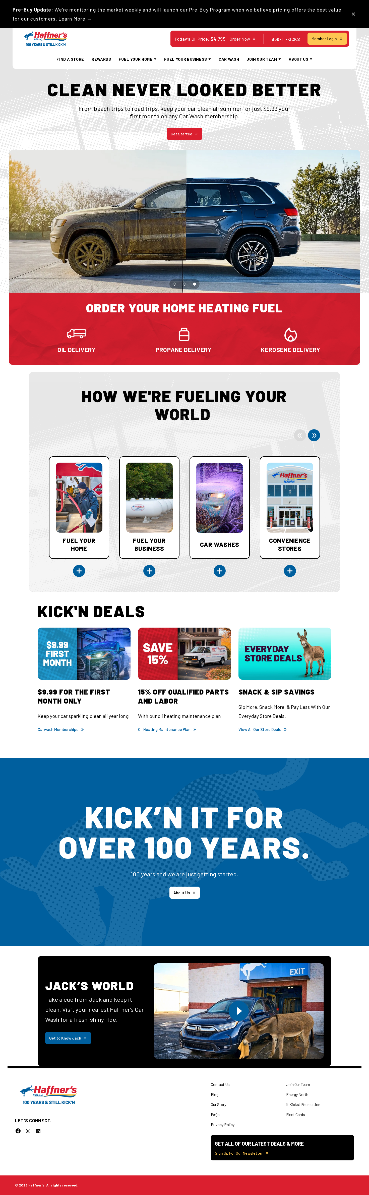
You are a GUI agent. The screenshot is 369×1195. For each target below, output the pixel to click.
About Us (181, 892)
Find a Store (70, 59)
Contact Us (220, 1084)
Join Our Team (298, 1084)
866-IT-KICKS (286, 39)
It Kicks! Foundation (303, 1104)
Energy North (297, 1094)
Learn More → (75, 19)
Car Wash (229, 59)
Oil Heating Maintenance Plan (164, 729)
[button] (174, 284)
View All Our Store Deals (259, 729)
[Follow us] (18, 1131)
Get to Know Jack (65, 1038)
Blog (214, 1094)
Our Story (218, 1104)
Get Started (181, 133)
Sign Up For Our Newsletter (239, 1153)
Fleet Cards (295, 1114)
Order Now (239, 39)
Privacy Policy (222, 1124)
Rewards (101, 59)
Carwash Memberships (58, 729)
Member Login (324, 38)
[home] (46, 38)
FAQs (215, 1114)
